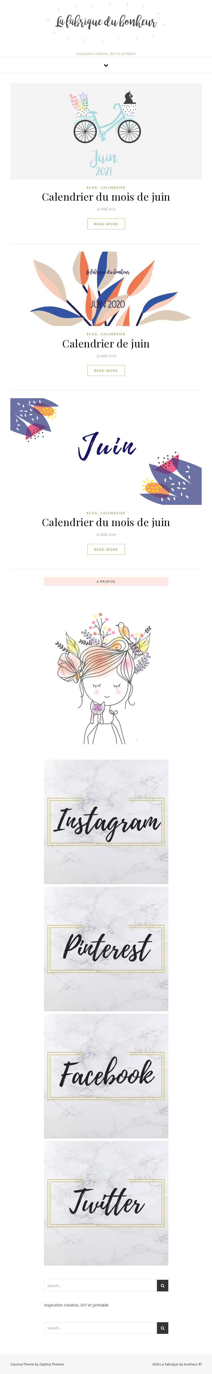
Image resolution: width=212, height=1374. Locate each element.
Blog (92, 187)
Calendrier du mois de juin (106, 196)
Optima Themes (52, 1364)
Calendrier (113, 187)
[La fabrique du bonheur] (106, 22)
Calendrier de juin (106, 343)
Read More (106, 224)
